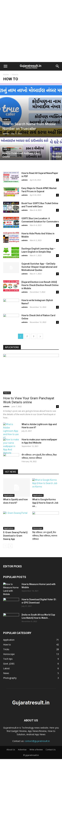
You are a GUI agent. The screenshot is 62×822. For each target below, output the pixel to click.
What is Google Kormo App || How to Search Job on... (45, 502)
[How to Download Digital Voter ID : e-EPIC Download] (11, 603)
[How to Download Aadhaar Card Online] (25, 150)
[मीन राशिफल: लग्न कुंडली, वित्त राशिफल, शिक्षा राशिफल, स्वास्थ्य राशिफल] (11, 458)
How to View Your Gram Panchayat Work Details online (28, 400)
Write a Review (36, 749)
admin (6, 133)
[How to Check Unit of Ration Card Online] (11, 319)
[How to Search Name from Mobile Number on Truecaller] (31, 110)
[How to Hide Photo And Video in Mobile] (11, 237)
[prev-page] (5, 546)
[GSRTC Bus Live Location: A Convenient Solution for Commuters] (11, 222)
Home (6, 74)
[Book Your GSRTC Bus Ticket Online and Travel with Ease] (11, 207)
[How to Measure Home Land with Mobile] (11, 589)
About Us (11, 749)
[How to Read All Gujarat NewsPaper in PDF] (11, 177)
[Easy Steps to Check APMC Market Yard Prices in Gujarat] (11, 192)
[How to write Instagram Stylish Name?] (11, 304)
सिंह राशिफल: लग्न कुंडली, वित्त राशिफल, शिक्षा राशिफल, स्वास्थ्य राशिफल (44, 535)
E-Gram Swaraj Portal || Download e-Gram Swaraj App (15, 535)
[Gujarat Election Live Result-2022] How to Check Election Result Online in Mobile (40, 285)
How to (6, 119)
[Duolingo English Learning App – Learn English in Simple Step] (11, 252)
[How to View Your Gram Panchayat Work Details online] (31, 374)
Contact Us (50, 749)
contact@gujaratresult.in (37, 741)
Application (9, 495)
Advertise (22, 749)
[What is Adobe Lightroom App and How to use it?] (11, 431)
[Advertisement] (31, 31)
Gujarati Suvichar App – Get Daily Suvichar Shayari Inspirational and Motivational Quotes (39, 266)
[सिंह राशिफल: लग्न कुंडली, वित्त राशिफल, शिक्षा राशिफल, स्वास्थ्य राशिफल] (45, 520)
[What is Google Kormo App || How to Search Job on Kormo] (45, 487)
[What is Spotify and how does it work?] (16, 487)
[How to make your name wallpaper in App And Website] (11, 446)
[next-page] (40, 336)
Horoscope (37, 528)
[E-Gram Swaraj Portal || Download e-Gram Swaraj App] (16, 520)
